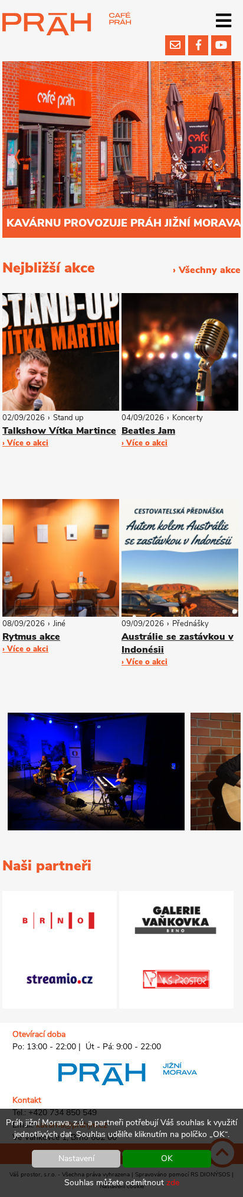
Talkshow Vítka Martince (59, 430)
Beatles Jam (148, 430)
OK (167, 1158)
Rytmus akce (31, 636)
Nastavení (76, 1158)
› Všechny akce (207, 270)
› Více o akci (25, 443)
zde (172, 1182)
